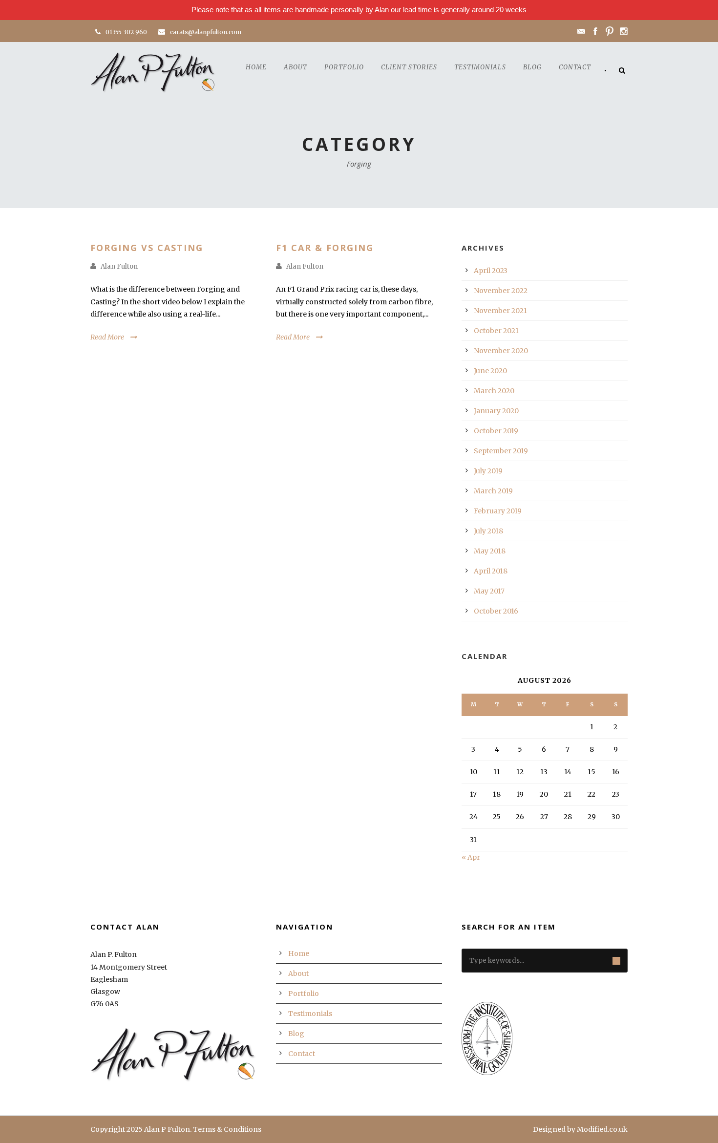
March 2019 (493, 491)
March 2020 (494, 390)
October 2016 (496, 611)
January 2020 (496, 410)
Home (256, 67)
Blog (532, 67)
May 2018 (490, 551)
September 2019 (501, 450)
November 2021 (500, 310)
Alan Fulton (119, 266)
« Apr (471, 857)
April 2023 (490, 270)
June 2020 (490, 370)
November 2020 (501, 350)
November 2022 (501, 290)
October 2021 (496, 330)
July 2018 (488, 531)
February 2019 (498, 511)
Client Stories (409, 67)
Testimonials (480, 67)
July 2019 (488, 470)
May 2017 (489, 591)
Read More (107, 337)
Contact (575, 67)
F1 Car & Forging (325, 248)
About (295, 67)
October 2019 (496, 430)
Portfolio (344, 67)
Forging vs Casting (146, 248)
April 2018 (490, 571)
